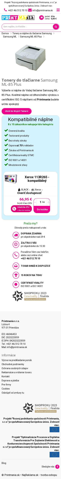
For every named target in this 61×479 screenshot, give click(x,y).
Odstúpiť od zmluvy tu (13, 392)
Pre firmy (6, 384)
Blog (4, 463)
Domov (5, 33)
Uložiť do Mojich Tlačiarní (16, 111)
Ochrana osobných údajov (15, 368)
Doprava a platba (10, 380)
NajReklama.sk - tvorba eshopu (39, 475)
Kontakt (6, 376)
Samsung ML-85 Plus (31, 36)
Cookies (6, 388)
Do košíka (42, 209)
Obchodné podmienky (13, 364)
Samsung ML (10, 36)
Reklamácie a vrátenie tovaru (17, 372)
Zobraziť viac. (46, 6)
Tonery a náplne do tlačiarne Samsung (32, 33)
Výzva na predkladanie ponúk (17, 360)
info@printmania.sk (17, 347)
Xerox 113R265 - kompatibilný (37, 178)
